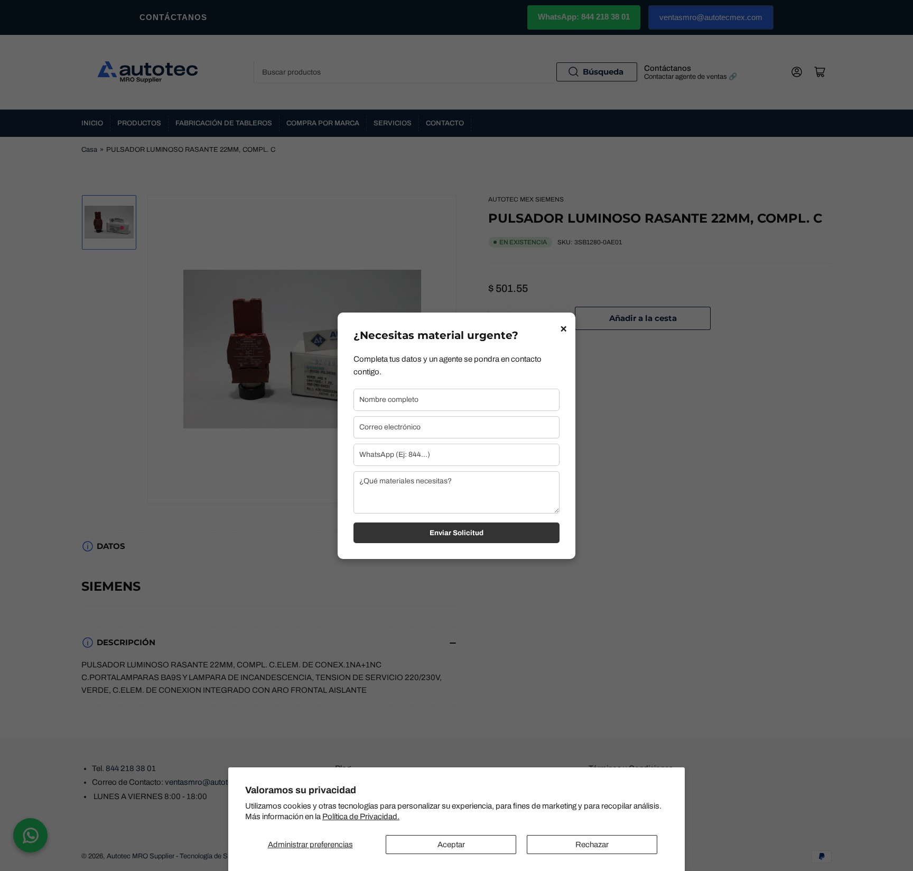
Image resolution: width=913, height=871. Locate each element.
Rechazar (592, 844)
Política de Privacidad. (360, 816)
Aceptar (451, 844)
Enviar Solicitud (456, 533)
